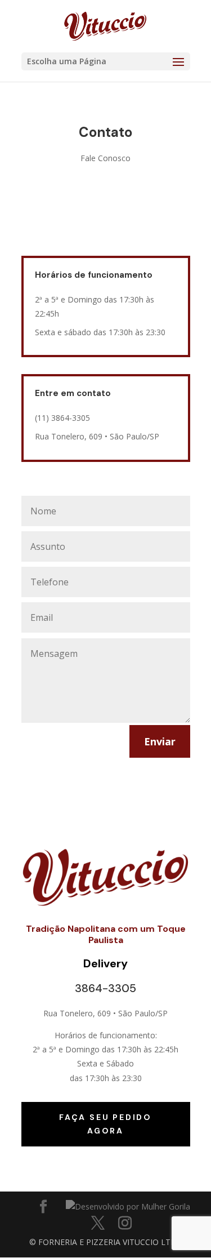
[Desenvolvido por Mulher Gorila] (128, 1206)
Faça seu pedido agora (105, 1124)
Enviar (160, 741)
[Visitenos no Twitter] (98, 1223)
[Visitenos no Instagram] (125, 1223)
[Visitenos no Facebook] (43, 1207)
